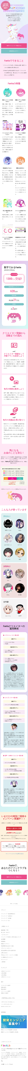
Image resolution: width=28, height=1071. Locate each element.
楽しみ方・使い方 (5, 932)
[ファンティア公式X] (2, 1061)
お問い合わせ (4, 952)
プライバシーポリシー (6, 948)
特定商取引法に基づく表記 (7, 946)
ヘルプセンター (4, 934)
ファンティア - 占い (5, 920)
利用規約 (3, 941)
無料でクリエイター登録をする (14, 45)
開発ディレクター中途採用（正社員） (10, 1032)
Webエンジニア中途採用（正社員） (9, 1029)
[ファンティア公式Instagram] (5, 1061)
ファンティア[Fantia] (8, 1064)
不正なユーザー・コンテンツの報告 (9, 955)
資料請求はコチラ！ (14, 51)
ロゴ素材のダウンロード (7, 957)
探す (2, 982)
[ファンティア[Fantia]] (5, 1045)
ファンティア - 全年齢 (6, 918)
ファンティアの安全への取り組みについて (11, 937)
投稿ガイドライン (5, 943)
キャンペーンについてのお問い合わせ (15, 853)
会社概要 (3, 939)
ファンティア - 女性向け (6, 916)
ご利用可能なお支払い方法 (8, 998)
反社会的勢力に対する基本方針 (8, 950)
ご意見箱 (3, 961)
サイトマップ (4, 959)
